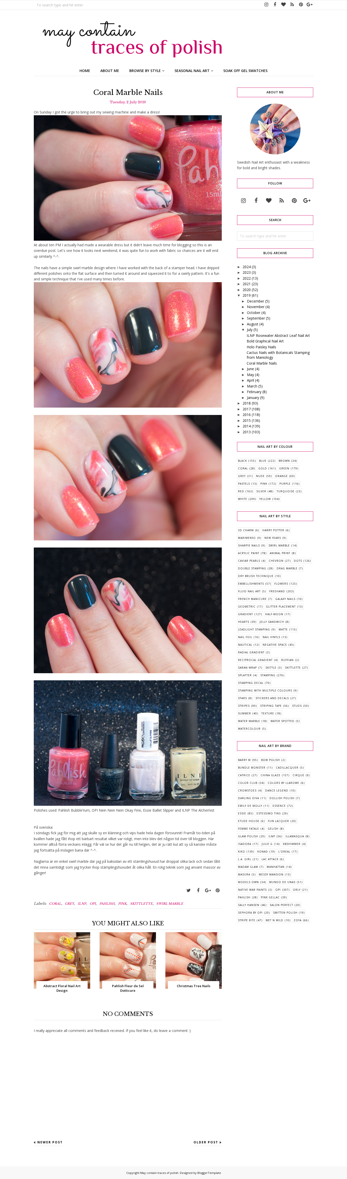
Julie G (267, 844)
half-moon (274, 614)
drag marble (287, 568)
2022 (247, 278)
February (254, 391)
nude (260, 476)
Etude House (248, 821)
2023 (247, 272)
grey (69, 903)
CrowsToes (247, 790)
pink (122, 903)
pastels (244, 483)
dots (298, 561)
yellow (265, 499)
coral (55, 903)
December (255, 301)
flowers (281, 583)
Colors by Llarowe (283, 783)
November (255, 306)
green (284, 468)
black (242, 461)
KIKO (241, 851)
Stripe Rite (246, 920)
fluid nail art (249, 591)
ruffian (287, 660)
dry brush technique (256, 576)
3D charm (246, 530)
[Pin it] (217, 890)
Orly (297, 890)
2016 (247, 414)
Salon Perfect (281, 905)
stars (242, 698)
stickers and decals (272, 698)
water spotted (282, 721)
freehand (277, 591)
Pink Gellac (270, 897)
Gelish (273, 828)
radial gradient (251, 652)
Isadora (244, 844)
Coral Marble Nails (262, 363)
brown (284, 461)
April (250, 380)
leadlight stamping (254, 629)
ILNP (82, 903)
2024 (247, 266)
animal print (280, 553)
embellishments (251, 583)
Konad (262, 851)
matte (283, 629)
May (250, 374)
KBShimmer (292, 844)
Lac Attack (270, 859)
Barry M (244, 760)
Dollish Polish (282, 798)
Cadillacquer (287, 767)
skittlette (141, 903)
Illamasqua (295, 836)
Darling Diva (248, 798)
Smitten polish (285, 912)
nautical (245, 644)
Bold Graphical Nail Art (265, 341)
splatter (245, 675)
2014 (247, 426)
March (252, 386)
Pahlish (107, 903)
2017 (247, 409)
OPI (93, 903)
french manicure (252, 599)
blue (262, 461)
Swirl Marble (169, 903)
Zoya (298, 920)
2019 (247, 295)
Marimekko (247, 538)
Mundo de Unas (282, 882)
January (253, 397)
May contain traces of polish (159, 1173)
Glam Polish (248, 836)
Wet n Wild (274, 920)
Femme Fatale (248, 828)
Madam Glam (248, 867)
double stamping (252, 568)
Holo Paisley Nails (261, 346)
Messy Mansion (271, 874)
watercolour (249, 728)
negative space (275, 644)
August (252, 324)
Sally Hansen (248, 905)
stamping (267, 675)
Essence (279, 806)
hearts (243, 622)
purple (285, 483)
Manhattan (276, 867)
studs (297, 706)
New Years (272, 538)
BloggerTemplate (209, 1173)
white (242, 499)
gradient (245, 614)
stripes (244, 706)
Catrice (244, 775)
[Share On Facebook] (198, 890)
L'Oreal (284, 851)
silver (261, 491)
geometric (247, 606)
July (250, 329)
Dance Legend (276, 790)
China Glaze (270, 775)
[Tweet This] (188, 890)
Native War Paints (252, 890)
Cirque (298, 775)
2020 (247, 289)
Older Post (206, 1142)
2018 (247, 403)
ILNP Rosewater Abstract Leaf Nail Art (278, 335)
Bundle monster (251, 767)
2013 (247, 431)
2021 (247, 283)
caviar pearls (249, 561)
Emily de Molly (250, 806)
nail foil (245, 637)
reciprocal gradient (255, 660)
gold (262, 468)
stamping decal (250, 683)
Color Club (247, 783)
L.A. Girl (244, 859)
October (253, 312)
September (256, 318)
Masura (244, 874)
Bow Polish (270, 760)
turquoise (285, 491)
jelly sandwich (272, 622)
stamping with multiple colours (265, 690)
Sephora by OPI (250, 912)
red (241, 491)
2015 (247, 420)
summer (244, 713)
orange (281, 476)
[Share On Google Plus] (208, 890)
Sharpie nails (249, 545)
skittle (270, 667)
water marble (249, 721)
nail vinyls (271, 637)
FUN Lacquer (278, 821)
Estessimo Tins (269, 813)
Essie (242, 813)
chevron (276, 561)
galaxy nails (285, 599)
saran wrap (247, 667)
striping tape (271, 706)
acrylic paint (248, 553)
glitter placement (281, 606)
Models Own (248, 882)
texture (267, 713)
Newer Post (50, 1142)
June (250, 368)
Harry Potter (273, 530)
